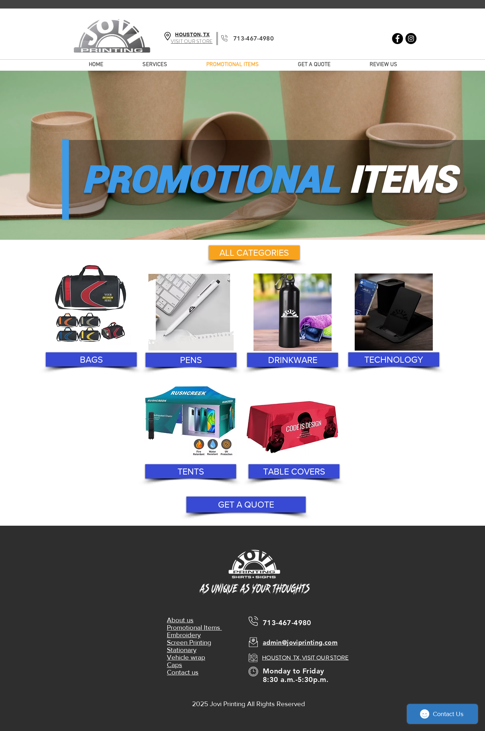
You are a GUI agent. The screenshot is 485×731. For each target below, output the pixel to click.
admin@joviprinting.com (300, 642)
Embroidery (184, 635)
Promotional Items (194, 627)
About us (180, 620)
